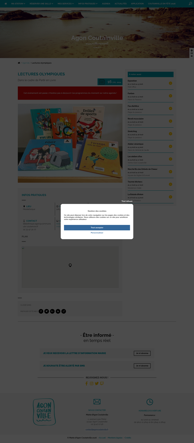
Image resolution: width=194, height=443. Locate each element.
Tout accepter (97, 228)
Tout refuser (127, 201)
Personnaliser (97, 233)
